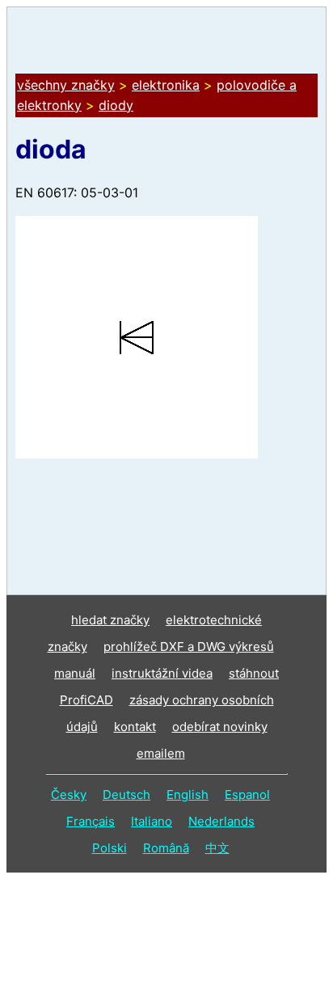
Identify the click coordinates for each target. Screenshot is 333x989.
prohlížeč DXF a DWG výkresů (188, 646)
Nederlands (221, 821)
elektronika (166, 85)
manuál (74, 673)
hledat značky (110, 620)
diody (116, 105)
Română (166, 848)
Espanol (247, 794)
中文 (217, 848)
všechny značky (66, 85)
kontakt (135, 726)
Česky (68, 794)
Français (90, 821)
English (187, 794)
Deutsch (126, 794)
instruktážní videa (162, 673)
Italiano (151, 821)
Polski (109, 848)
